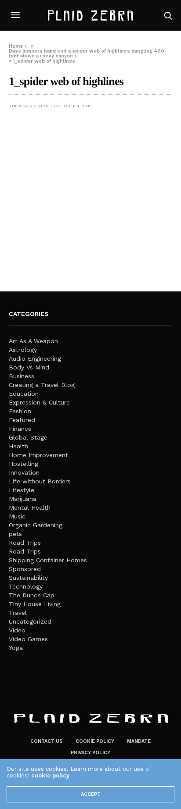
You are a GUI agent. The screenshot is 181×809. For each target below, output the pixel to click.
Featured (22, 420)
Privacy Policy (90, 753)
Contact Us (46, 741)
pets (15, 534)
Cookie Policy (95, 741)
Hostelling (23, 464)
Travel (18, 613)
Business (21, 376)
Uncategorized (30, 621)
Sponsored (25, 569)
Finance (20, 429)
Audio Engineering (35, 358)
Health (18, 446)
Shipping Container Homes (48, 560)
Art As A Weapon (33, 341)
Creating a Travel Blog (42, 385)
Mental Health (30, 507)
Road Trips (25, 542)
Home (16, 46)
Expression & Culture (39, 402)
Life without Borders (40, 481)
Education (24, 393)
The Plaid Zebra (28, 105)
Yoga (16, 648)
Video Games (28, 639)
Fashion (20, 411)
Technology (26, 586)
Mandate (139, 741)
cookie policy (50, 775)
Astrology (23, 350)
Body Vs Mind (29, 367)
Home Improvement (38, 455)
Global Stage (28, 437)
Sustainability (28, 578)
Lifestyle (21, 490)
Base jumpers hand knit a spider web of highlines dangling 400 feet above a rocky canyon (86, 53)
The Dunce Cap (31, 595)
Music (17, 516)
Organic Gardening (35, 525)
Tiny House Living (35, 604)
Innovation (24, 472)
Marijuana (22, 499)
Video (17, 630)
